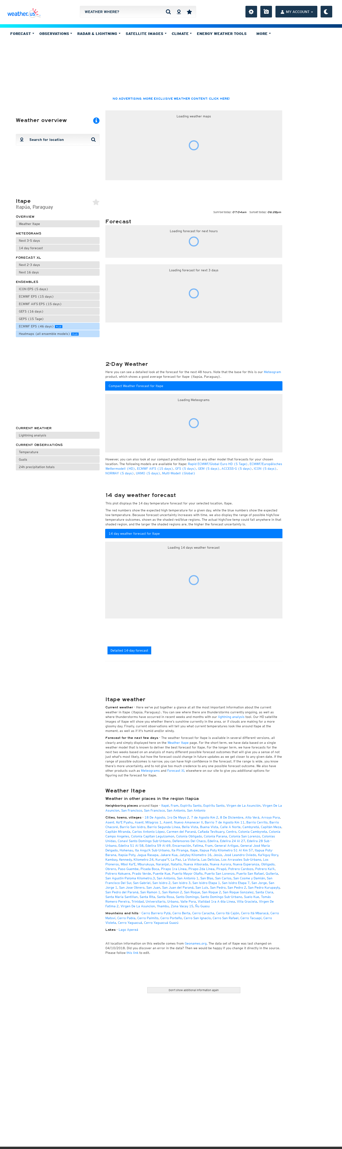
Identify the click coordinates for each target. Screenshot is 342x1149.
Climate (181, 33)
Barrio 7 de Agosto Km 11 (225, 822)
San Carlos (223, 878)
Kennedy (125, 859)
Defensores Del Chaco (189, 841)
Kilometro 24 (144, 859)
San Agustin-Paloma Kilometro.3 (130, 878)
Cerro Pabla (126, 918)
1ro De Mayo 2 (178, 817)
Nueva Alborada (196, 864)
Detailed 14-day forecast (129, 650)
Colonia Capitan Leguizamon (152, 836)
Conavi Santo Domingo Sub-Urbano (144, 841)
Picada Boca (150, 869)
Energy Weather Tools (222, 33)
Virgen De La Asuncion (138, 906)
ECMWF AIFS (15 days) (155, 468)
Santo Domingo (187, 897)
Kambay (111, 859)
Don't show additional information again (194, 990)
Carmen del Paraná (181, 831)
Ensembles (27, 282)
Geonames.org (196, 943)
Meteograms (28, 233)
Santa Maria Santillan (121, 897)
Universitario (155, 901)
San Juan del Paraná (178, 887)
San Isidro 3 (181, 883)
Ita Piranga (179, 850)
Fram (174, 805)
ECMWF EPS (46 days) (40, 326)
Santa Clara (264, 892)
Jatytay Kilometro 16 (195, 855)
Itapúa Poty (126, 855)
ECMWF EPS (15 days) (36, 296)
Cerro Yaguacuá (130, 923)
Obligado (268, 864)
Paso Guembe (128, 869)
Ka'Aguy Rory (268, 855)
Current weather (34, 428)
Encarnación (181, 845)
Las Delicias (210, 859)
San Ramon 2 (172, 892)
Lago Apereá (128, 929)
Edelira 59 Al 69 (158, 845)
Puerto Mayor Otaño (187, 873)
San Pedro (218, 887)
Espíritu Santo (214, 805)
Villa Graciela (247, 901)
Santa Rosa (165, 897)
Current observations (39, 445)
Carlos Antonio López (148, 831)
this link (132, 953)
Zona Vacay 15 (182, 906)
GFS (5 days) (185, 468)
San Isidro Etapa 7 (236, 883)
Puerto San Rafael (250, 873)
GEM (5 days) (209, 468)
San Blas (206, 878)
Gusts (23, 459)
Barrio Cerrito (257, 822)
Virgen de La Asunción (243, 805)
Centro (231, 831)
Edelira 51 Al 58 (131, 845)
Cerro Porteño (171, 918)
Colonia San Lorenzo (244, 836)
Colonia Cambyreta (252, 831)
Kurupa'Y (162, 859)
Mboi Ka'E (128, 864)
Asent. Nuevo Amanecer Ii (183, 822)
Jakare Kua (169, 855)
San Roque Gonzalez (238, 892)
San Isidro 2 (161, 883)
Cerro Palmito (147, 918)
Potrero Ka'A (265, 869)
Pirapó (221, 869)
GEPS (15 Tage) (31, 319)
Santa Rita (147, 897)
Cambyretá (250, 827)
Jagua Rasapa (147, 855)
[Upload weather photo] (266, 11)
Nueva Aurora (220, 864)
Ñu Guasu (202, 906)
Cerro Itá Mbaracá (254, 913)
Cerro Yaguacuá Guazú (161, 923)
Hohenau (126, 850)
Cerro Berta (181, 913)
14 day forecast (31, 248)
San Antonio (176, 810)
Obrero (110, 869)
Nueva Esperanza (246, 864)
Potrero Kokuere (117, 873)
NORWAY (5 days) (119, 473)
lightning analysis (231, 717)
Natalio (176, 864)
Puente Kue (161, 873)
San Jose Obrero (131, 887)
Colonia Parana (215, 836)
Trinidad (137, 901)
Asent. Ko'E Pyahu (119, 822)
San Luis (201, 887)
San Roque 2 (211, 892)
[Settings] (251, 11)
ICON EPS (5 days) (33, 289)
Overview (25, 216)
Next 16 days (29, 272)
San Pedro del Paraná (121, 892)
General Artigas (226, 845)
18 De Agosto (154, 817)
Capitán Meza (271, 827)
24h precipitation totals (37, 467)
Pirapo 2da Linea (201, 869)
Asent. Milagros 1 (148, 822)
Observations (54, 33)
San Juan (153, 887)
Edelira (213, 841)
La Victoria (191, 859)
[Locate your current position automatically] (179, 11)
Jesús (217, 855)
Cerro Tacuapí (251, 918)
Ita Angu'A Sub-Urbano (152, 850)
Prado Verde (141, 873)
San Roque (192, 892)
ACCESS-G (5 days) (236, 468)
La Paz (176, 859)
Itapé (165, 805)
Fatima (198, 845)
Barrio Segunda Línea (163, 827)
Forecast (21, 33)
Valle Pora (188, 901)
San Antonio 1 (187, 878)
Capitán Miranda (117, 831)
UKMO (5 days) (148, 473)
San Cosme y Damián (249, 878)
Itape (194, 850)
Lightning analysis (32, 435)
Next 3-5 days (29, 240)
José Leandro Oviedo (240, 855)
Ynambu (163, 906)
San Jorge (259, 883)
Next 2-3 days (29, 265)
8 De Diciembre (231, 817)
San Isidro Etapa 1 (206, 883)
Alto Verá (252, 817)
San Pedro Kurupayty (264, 887)
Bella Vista (190, 827)
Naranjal (162, 864)
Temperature (28, 452)
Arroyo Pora (270, 817)
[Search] (168, 11)
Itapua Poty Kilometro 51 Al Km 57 (226, 850)
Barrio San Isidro (132, 827)
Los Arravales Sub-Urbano (241, 859)
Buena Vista (209, 827)
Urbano (172, 901)
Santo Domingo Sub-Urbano (221, 897)
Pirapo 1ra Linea (174, 869)
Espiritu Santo (190, 805)
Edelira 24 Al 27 (232, 841)
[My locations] (189, 11)
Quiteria (272, 873)
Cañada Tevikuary (211, 831)
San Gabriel (142, 883)
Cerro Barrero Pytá (156, 913)
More (262, 33)
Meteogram (272, 372)
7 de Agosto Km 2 (204, 817)
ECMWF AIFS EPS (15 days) (40, 304)
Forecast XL (28, 257)
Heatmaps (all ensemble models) (48, 334)
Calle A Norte (230, 827)
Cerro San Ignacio (197, 918)
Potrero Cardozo (240, 869)
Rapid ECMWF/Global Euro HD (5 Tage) (218, 464)
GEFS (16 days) (31, 311)
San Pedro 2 (237, 887)
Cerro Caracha (203, 913)
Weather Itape (29, 224)
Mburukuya (145, 864)
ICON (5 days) (265, 468)
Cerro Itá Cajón (227, 913)
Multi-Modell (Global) (178, 473)
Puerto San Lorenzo (220, 873)
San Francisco (131, 810)
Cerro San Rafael (225, 918)
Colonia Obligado (189, 836)
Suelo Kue (251, 897)
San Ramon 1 (150, 892)
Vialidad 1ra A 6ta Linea (216, 901)
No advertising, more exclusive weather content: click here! (171, 98)
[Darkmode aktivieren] (326, 11)
